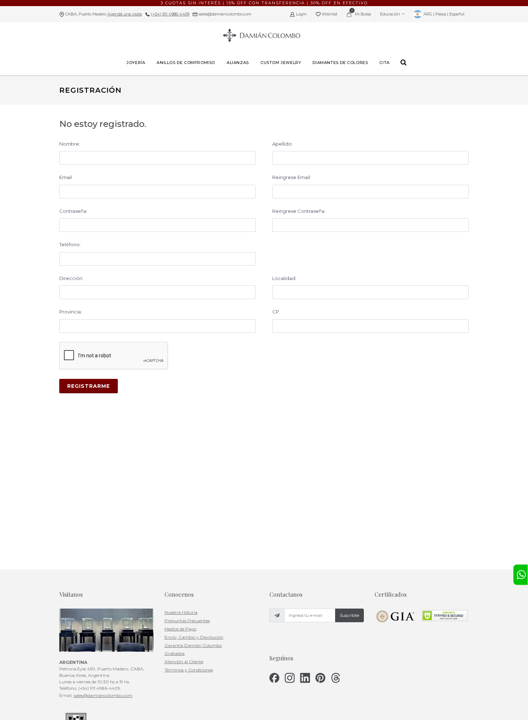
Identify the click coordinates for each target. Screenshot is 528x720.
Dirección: (71, 278)
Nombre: (69, 144)
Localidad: (284, 278)
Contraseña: (73, 211)
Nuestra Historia (181, 612)
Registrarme (88, 386)
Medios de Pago (180, 629)
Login (301, 14)
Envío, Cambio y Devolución (194, 637)
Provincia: (70, 312)
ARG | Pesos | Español (443, 14)
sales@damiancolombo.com (224, 14)
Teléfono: (70, 244)
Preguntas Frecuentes (187, 620)
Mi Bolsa (361, 12)
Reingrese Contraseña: (298, 211)
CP (275, 312)
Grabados (175, 653)
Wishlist (329, 14)
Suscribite (349, 615)
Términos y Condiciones (189, 670)
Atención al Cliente (184, 661)
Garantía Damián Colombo (193, 645)
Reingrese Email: (291, 177)
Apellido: (282, 144)
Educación (390, 14)
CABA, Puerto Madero (103, 14)
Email (65, 177)
